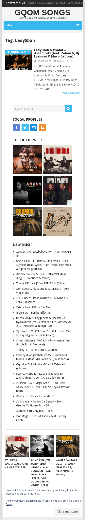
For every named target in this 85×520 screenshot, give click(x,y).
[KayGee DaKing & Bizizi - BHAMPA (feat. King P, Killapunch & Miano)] (27, 222)
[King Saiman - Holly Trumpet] (57, 222)
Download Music (70, 92)
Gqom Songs (42, 12)
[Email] (33, 127)
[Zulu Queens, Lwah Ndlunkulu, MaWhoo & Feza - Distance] (27, 160)
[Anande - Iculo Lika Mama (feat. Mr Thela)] (27, 191)
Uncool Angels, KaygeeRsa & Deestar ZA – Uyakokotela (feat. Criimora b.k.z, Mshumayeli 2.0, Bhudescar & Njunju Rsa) (44, 321)
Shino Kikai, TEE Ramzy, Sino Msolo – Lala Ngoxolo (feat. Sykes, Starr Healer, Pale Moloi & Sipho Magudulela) (44, 264)
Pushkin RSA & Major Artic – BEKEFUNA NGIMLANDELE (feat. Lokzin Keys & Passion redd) (43, 386)
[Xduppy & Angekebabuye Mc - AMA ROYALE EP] (57, 160)
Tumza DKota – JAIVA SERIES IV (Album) (41, 283)
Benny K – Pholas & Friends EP (35, 396)
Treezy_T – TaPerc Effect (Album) (36, 349)
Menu (10, 25)
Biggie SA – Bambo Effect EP (34, 312)
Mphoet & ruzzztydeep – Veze (34, 410)
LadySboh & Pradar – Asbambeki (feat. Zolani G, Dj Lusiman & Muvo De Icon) (56, 53)
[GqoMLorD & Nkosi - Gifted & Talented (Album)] (57, 191)
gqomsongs (44, 60)
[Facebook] (16, 127)
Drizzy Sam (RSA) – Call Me (33, 307)
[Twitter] (25, 127)
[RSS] (42, 127)
